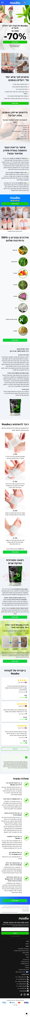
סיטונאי (27, 943)
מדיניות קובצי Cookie (24, 969)
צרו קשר (27, 954)
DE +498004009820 (21, 981)
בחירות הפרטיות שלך (20, 972)
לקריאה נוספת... (25, 910)
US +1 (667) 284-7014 (21, 977)
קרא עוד (15, 749)
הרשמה (15, 933)
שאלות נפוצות (25, 952)
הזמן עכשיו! (15, 42)
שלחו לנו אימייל (23, 991)
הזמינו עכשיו (15, 203)
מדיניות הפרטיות (25, 961)
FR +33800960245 (22, 984)
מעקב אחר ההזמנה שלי (23, 948)
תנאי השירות (26, 959)
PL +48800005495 (21, 986)
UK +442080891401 (21, 979)
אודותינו (27, 965)
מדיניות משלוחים (25, 963)
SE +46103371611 (22, 988)
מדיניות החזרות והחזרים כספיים (21, 950)
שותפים (27, 967)
